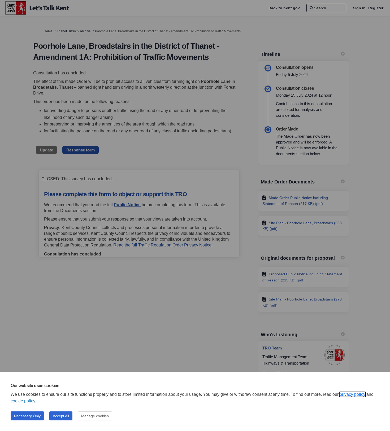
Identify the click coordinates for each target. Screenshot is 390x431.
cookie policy (23, 401)
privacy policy (352, 394)
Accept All (61, 416)
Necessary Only (27, 416)
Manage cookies (95, 416)
